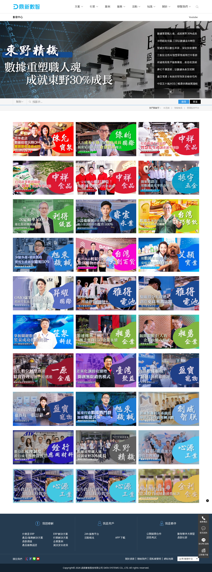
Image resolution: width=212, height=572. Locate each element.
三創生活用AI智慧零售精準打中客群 (177, 55)
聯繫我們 (182, 6)
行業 (92, 6)
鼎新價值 (27, 541)
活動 (134, 6)
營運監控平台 (193, 107)
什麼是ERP (28, 534)
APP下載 (120, 537)
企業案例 (58, 541)
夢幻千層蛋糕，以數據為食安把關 (175, 69)
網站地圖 (168, 558)
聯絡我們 (142, 558)
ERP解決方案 (60, 534)
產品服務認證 (29, 545)
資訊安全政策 (60, 545)
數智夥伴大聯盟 (186, 533)
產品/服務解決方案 (32, 537)
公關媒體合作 (154, 533)
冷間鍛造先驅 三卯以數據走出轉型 (176, 40)
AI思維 (166, 107)
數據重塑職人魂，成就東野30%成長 (177, 33)
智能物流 (178, 107)
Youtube (193, 17)
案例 (107, 6)
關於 (164, 6)
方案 (77, 6)
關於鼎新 (130, 558)
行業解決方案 (60, 537)
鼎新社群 (182, 537)
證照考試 (151, 537)
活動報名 (89, 537)
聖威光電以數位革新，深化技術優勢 (177, 48)
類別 (18, 101)
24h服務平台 (91, 534)
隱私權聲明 (155, 558)
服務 (119, 6)
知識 (149, 6)
